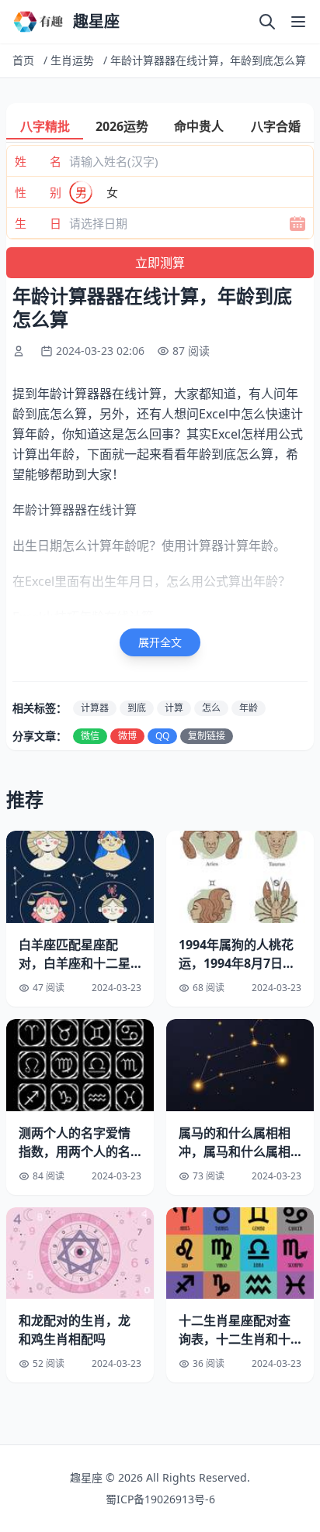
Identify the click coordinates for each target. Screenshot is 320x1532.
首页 (23, 60)
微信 (90, 735)
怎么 (211, 707)
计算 (174, 707)
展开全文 (160, 642)
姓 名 (38, 161)
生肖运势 (72, 60)
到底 (136, 707)
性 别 (38, 192)
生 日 (38, 223)
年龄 (248, 707)
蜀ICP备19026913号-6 (160, 1499)
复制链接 (206, 735)
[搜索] (267, 21)
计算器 (95, 707)
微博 (127, 735)
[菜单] (298, 21)
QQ (162, 735)
